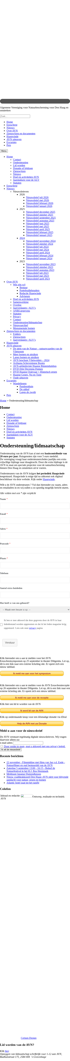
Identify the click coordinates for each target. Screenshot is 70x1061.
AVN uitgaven (14, 139)
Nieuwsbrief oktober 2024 (39, 244)
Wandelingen (20, 383)
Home (10, 122)
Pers (9, 145)
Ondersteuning (20, 162)
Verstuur (10, 642)
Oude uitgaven (20, 377)
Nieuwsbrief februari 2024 (39, 255)
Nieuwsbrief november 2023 (41, 264)
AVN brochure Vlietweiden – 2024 (31, 360)
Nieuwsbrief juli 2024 (37, 246)
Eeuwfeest (12, 124)
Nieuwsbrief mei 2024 (37, 249)
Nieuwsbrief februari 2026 (39, 203)
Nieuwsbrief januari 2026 (39, 206)
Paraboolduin (26, 386)
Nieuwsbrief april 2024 (38, 252)
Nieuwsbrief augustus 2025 (40, 220)
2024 (22, 238)
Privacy (17, 316)
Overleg (17, 305)
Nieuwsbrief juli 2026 (37, 197)
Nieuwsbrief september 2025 (41, 217)
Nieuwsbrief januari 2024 (39, 258)
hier (7, 1051)
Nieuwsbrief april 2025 (38, 229)
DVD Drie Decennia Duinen (28, 369)
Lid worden (19, 165)
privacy (32, 628)
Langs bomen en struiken (26, 357)
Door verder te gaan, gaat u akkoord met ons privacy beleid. (34, 746)
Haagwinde (12, 136)
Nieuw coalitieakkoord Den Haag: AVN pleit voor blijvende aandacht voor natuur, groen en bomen (37, 778)
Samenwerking (20, 302)
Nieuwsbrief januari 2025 (39, 235)
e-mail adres (6, 742)
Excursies (11, 142)
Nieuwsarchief (20, 325)
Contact (17, 159)
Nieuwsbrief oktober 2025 (39, 214)
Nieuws (10, 127)
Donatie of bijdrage (23, 168)
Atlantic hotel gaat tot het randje (23, 782)
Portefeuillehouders (29, 290)
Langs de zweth (28, 392)
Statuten (17, 182)
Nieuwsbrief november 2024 (41, 241)
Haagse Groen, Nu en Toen (27, 374)
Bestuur (24, 287)
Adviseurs (25, 296)
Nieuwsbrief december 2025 (40, 212)
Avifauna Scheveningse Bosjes (29, 363)
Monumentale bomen (24, 328)
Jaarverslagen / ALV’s (24, 307)
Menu (4, 151)
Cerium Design (28, 1038)
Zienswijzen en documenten (21, 133)
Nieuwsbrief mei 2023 (37, 275)
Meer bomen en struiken (25, 354)
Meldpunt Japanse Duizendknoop (24, 774)
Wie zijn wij (19, 284)
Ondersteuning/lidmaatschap (27, 322)
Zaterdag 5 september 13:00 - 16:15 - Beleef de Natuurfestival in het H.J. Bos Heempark (31, 769)
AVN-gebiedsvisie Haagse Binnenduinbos (34, 366)
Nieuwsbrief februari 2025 (39, 232)
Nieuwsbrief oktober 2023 (39, 267)
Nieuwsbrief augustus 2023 (40, 270)
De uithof (24, 389)
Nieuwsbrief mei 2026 (37, 200)
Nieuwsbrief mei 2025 (37, 226)
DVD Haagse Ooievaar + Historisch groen (35, 371)
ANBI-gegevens (21, 310)
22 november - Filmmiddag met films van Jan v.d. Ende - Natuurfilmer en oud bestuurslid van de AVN (36, 764)
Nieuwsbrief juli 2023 (37, 273)
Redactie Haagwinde (30, 293)
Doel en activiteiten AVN (26, 177)
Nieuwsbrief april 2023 (38, 278)
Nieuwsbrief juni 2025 (37, 223)
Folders (17, 334)
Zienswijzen (19, 171)
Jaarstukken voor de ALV (26, 180)
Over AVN (12, 130)
